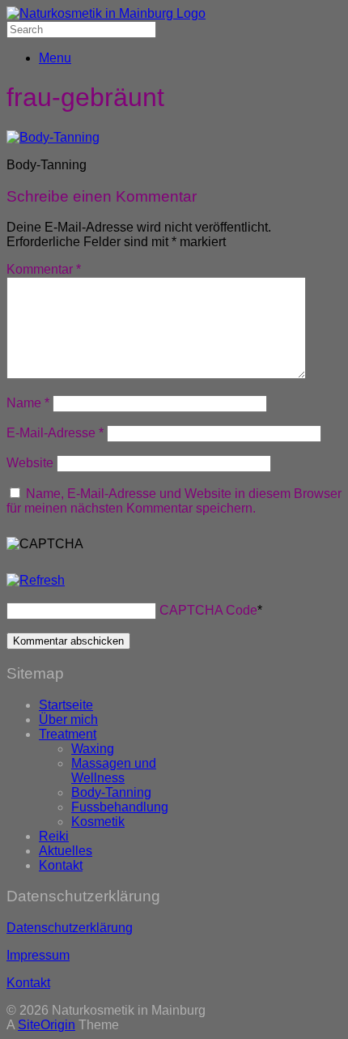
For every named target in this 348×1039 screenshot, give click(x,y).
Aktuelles (65, 851)
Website (29, 463)
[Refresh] (35, 580)
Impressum (38, 955)
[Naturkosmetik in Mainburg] (106, 13)
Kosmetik (98, 821)
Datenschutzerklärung (69, 928)
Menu (55, 58)
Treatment (67, 734)
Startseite (66, 705)
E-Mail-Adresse (55, 433)
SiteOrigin (46, 1025)
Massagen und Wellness (113, 770)
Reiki (54, 836)
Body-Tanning (111, 792)
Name (27, 403)
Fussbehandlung (119, 807)
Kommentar (43, 269)
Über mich (68, 719)
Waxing (92, 749)
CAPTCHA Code (208, 610)
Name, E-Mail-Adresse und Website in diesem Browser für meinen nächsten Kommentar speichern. (174, 501)
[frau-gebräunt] (53, 137)
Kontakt (61, 865)
